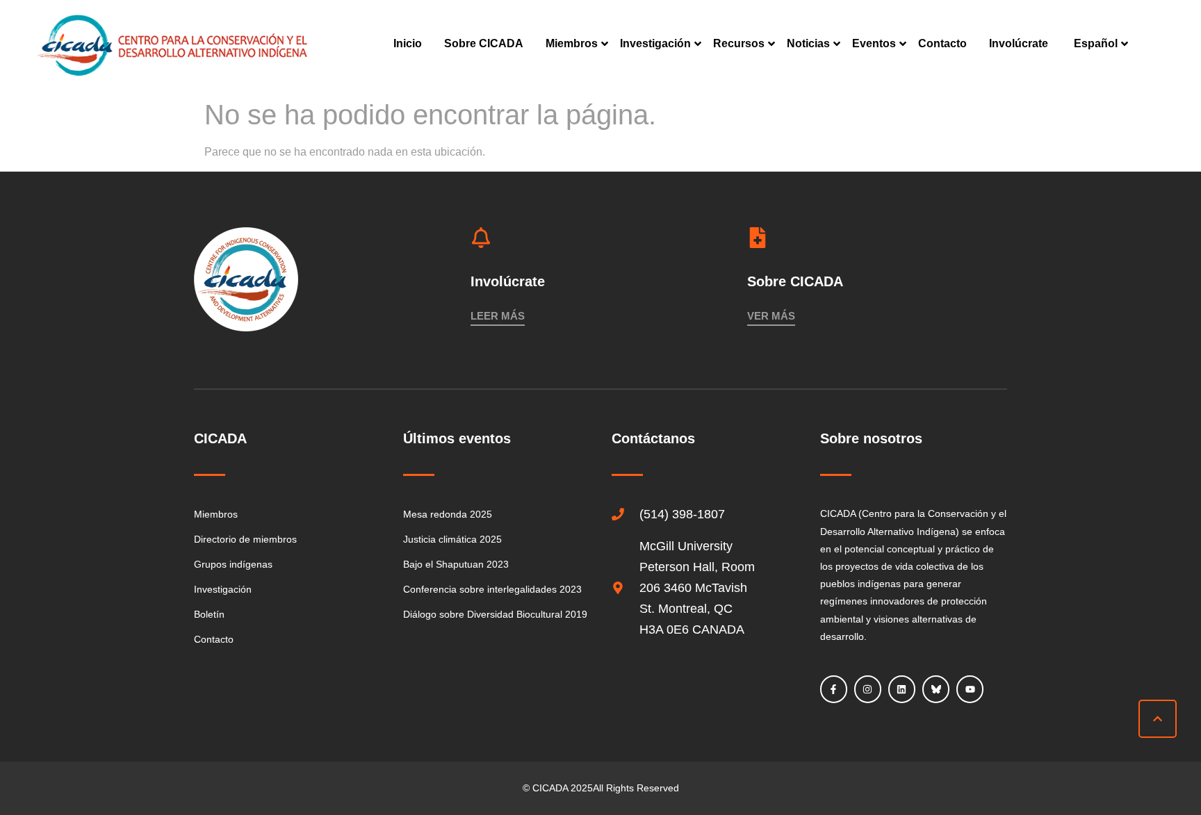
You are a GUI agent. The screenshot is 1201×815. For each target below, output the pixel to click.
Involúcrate (1018, 43)
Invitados (873, 568)
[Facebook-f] (833, 688)
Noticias (808, 43)
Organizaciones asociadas (608, 150)
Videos (728, 150)
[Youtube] (969, 688)
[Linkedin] (901, 688)
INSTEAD (640, 116)
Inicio (407, 43)
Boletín (803, 82)
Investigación (655, 43)
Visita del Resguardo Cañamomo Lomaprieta (1081, 437)
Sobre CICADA (483, 43)
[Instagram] (867, 688)
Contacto (942, 43)
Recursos (739, 43)
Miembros (572, 43)
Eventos (874, 43)
